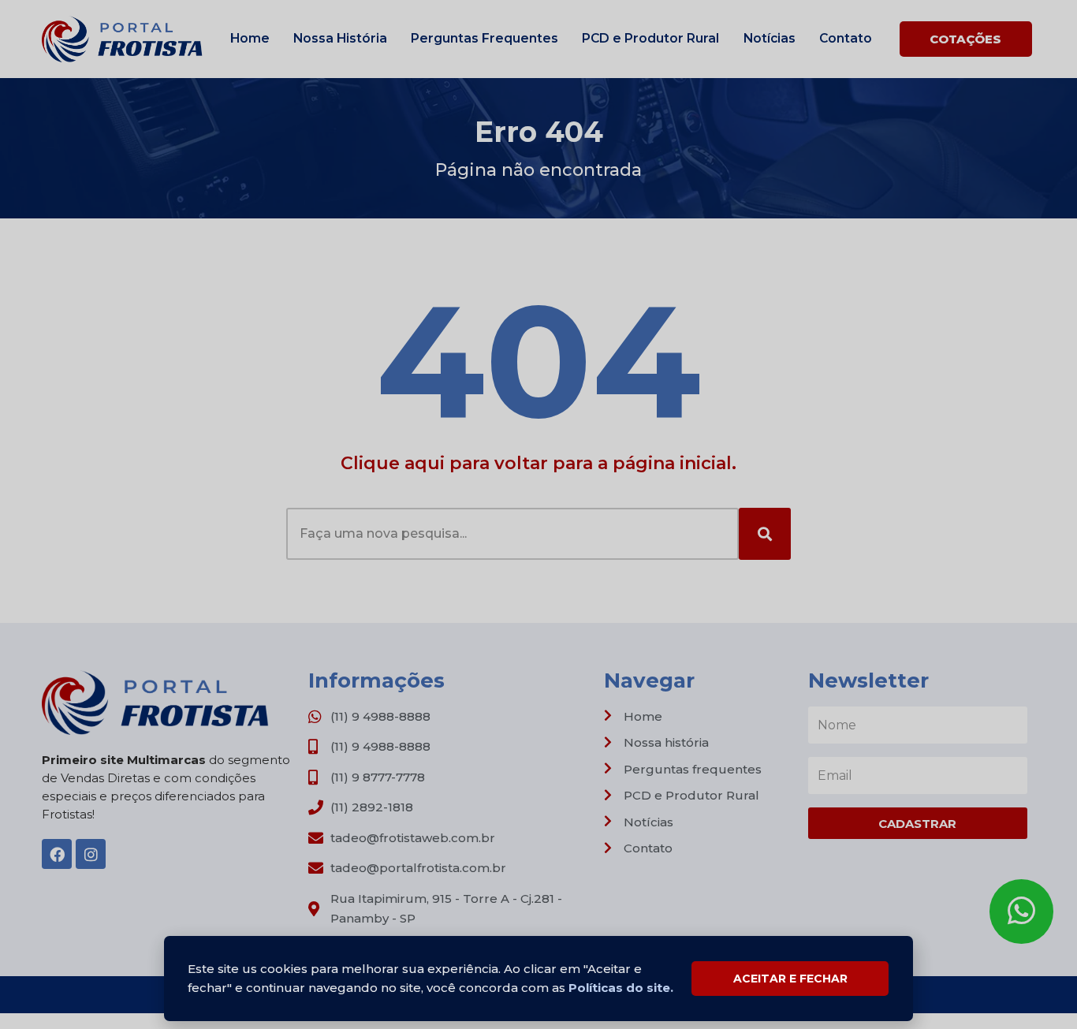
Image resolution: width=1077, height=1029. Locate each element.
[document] (538, 514)
